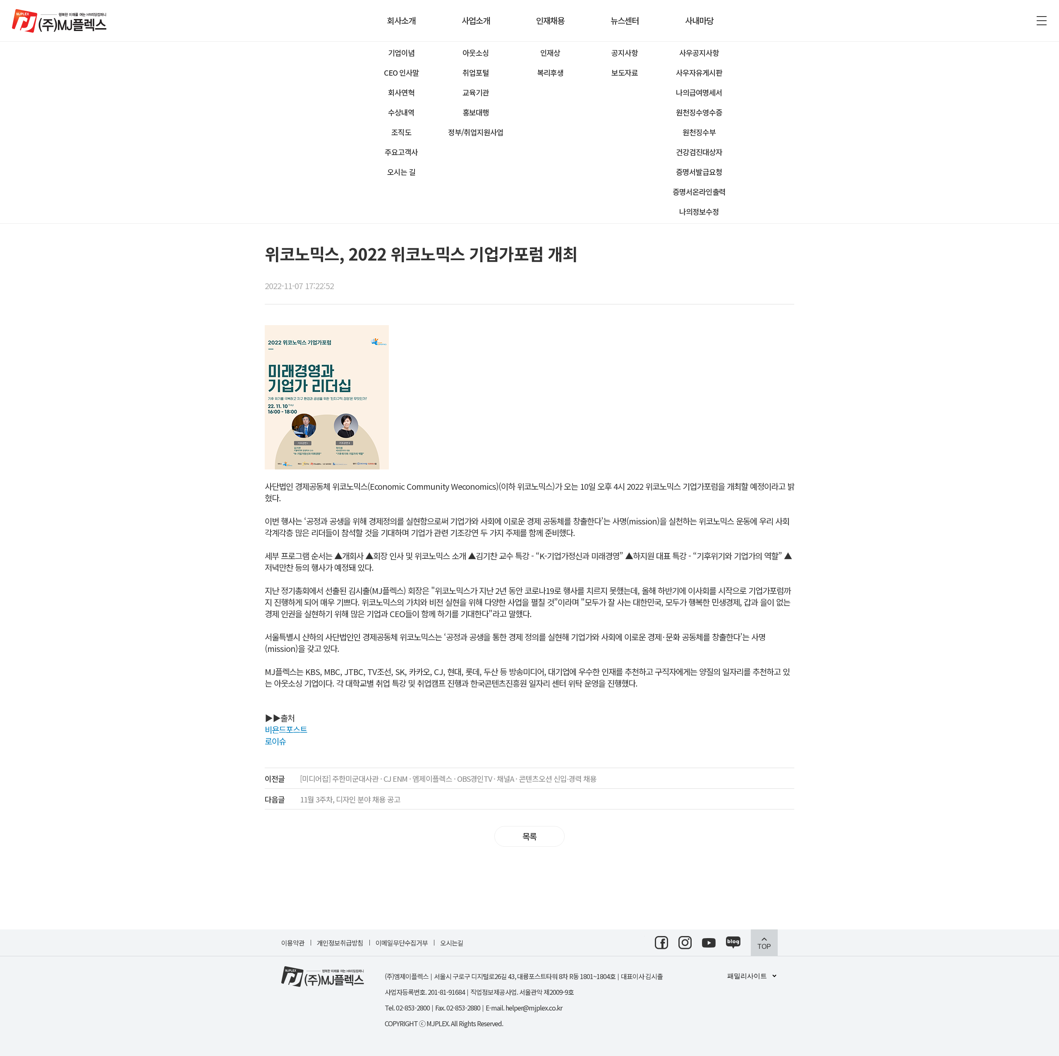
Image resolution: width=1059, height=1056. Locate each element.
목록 (529, 836)
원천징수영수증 (699, 112)
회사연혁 (401, 92)
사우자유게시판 (699, 72)
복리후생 (550, 72)
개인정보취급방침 (340, 943)
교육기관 (475, 92)
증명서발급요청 (699, 171)
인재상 (550, 52)
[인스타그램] (685, 942)
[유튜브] (709, 943)
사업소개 (476, 20)
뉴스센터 (625, 20)
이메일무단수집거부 (402, 943)
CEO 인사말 (401, 72)
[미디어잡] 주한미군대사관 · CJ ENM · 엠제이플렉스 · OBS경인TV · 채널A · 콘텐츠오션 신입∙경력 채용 (431, 778)
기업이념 (401, 52)
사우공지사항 (699, 52)
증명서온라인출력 (699, 191)
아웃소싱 (475, 52)
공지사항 (624, 52)
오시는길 (451, 943)
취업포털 (475, 72)
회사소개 (401, 20)
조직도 (401, 132)
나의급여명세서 (699, 92)
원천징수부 (699, 132)
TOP (764, 946)
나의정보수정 (699, 211)
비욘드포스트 (286, 729)
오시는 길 (401, 171)
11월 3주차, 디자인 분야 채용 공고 (332, 799)
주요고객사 (401, 151)
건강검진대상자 (699, 151)
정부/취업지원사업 (475, 132)
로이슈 (275, 741)
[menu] (1042, 20)
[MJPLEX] (59, 21)
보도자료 (624, 72)
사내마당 (699, 20)
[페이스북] (661, 942)
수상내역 (401, 112)
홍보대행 (475, 112)
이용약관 (292, 943)
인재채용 (550, 20)
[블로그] (733, 942)
